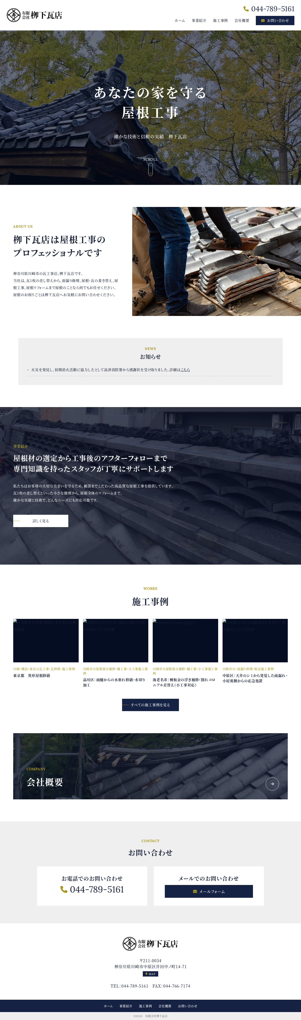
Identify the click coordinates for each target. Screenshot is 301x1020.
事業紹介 (199, 20)
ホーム (180, 20)
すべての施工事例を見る (150, 704)
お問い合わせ (278, 20)
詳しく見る (41, 520)
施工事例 (220, 20)
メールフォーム (212, 891)
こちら (185, 369)
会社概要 (241, 20)
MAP (152, 974)
